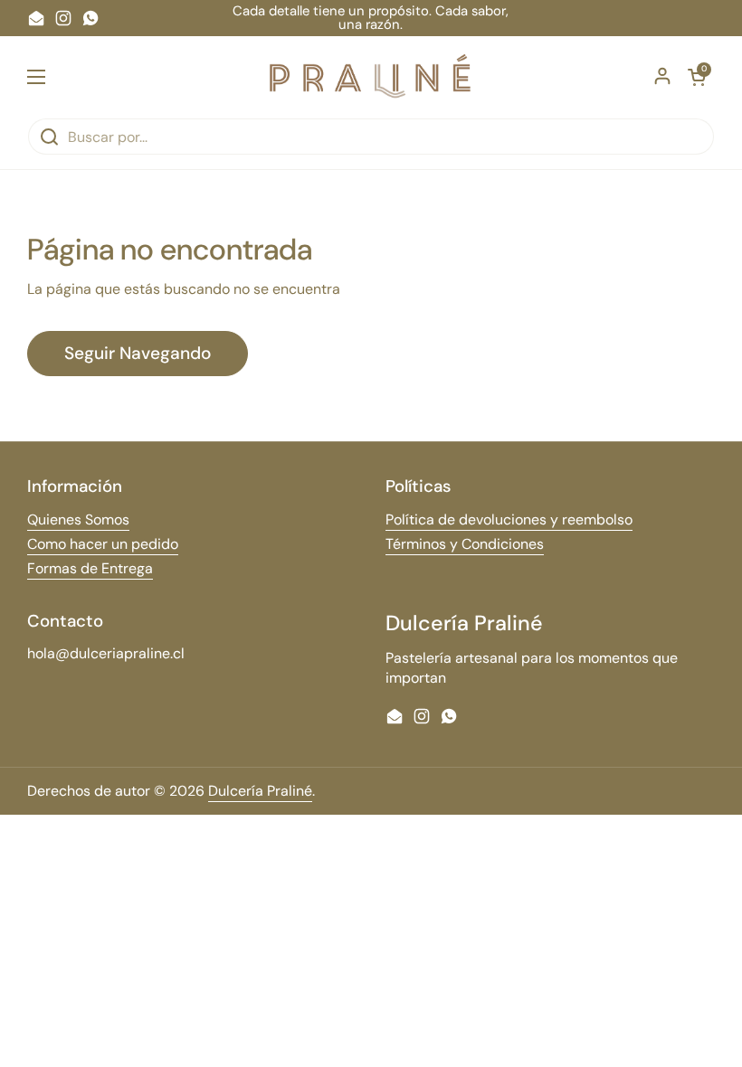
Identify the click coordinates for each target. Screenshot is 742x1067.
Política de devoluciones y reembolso (509, 519)
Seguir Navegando (137, 353)
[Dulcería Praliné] (371, 77)
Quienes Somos (78, 519)
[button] (697, 77)
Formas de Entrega (90, 568)
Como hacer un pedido (102, 543)
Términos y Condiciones (464, 543)
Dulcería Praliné (260, 790)
